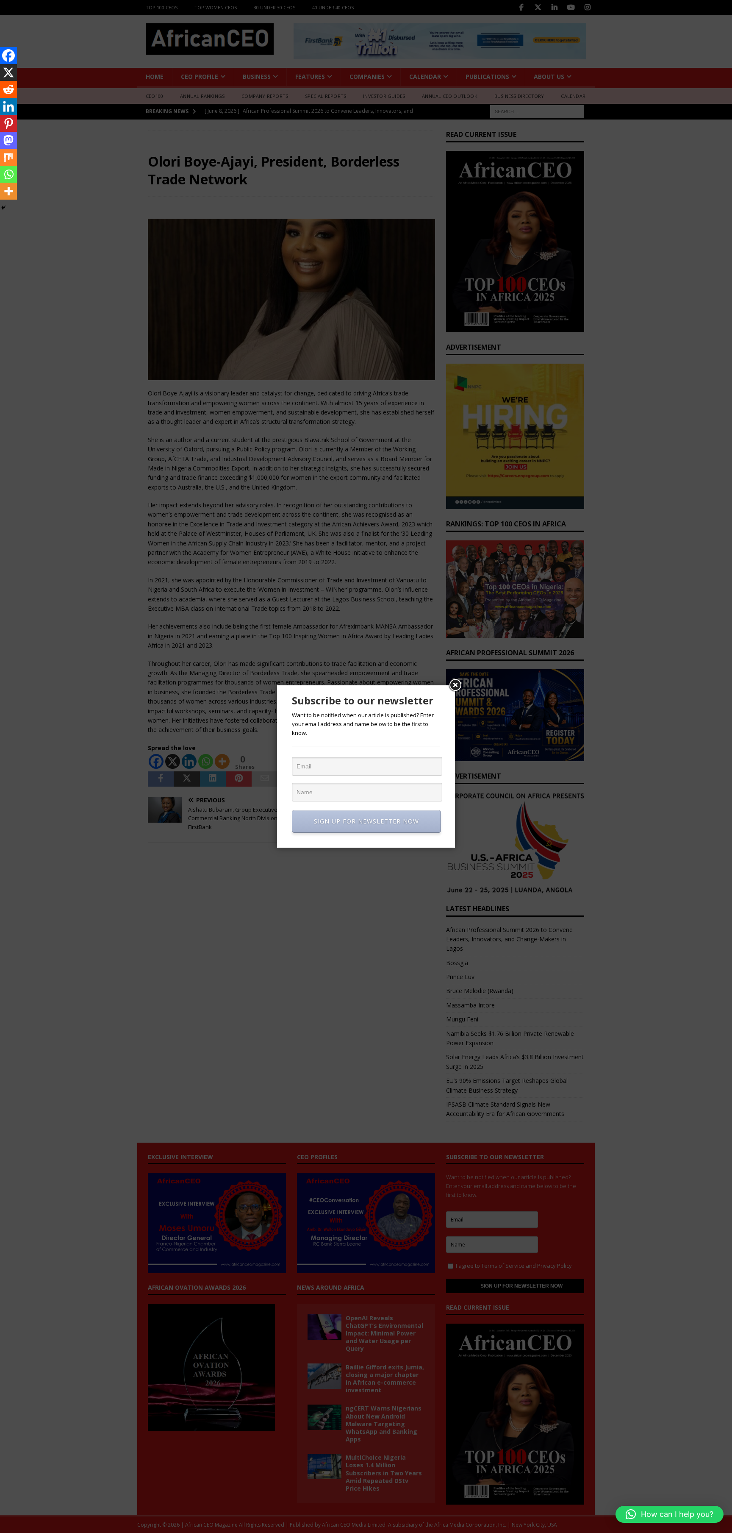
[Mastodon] (8, 140)
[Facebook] (8, 55)
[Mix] (8, 157)
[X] (8, 72)
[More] (8, 191)
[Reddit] (8, 89)
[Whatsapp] (8, 174)
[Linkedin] (8, 106)
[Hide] (3, 207)
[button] (670, 1514)
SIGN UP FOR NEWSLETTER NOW (366, 821)
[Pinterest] (8, 123)
